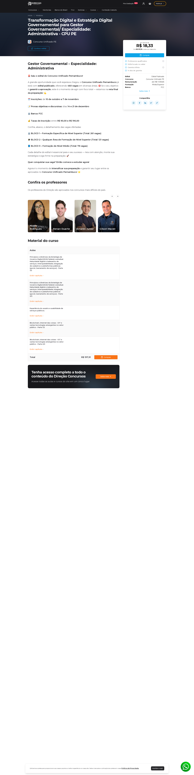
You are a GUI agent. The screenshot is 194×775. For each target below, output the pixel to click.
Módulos (39, 15)
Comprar (107, 357)
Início (30, 15)
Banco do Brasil (61, 10)
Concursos (32, 10)
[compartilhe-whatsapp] (133, 103)
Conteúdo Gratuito (109, 10)
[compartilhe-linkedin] (145, 103)
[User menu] (143, 3)
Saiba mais (104, 377)
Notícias (81, 10)
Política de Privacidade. (130, 768)
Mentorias (47, 10)
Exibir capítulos (36, 276)
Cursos (93, 10)
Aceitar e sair (157, 768)
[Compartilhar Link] (157, 103)
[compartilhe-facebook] (139, 103)
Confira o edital (40, 49)
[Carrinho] (150, 3)
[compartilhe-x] (151, 103)
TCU (72, 10)
